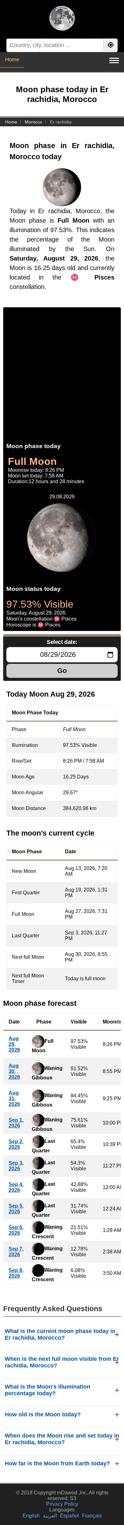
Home (12, 60)
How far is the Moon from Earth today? (57, 1463)
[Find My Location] (111, 45)
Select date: (62, 642)
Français (92, 1515)
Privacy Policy (62, 1504)
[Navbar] (114, 60)
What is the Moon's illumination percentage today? (47, 1390)
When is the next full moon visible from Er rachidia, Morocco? (62, 1362)
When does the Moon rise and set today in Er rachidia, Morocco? (62, 1438)
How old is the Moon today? (43, 1414)
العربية (50, 1515)
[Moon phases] (62, 19)
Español (69, 1515)
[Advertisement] (62, 368)
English (31, 1515)
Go (62, 671)
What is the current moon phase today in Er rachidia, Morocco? (60, 1334)
